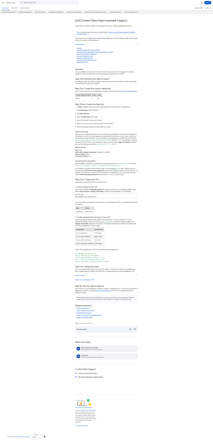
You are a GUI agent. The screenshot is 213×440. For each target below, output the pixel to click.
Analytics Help (10, 3)
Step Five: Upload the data (85, 58)
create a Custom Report (102, 291)
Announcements (24, 8)
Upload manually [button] (80, 275)
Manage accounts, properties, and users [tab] (96, 12)
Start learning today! (82, 425)
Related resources (82, 62)
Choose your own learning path (83, 407)
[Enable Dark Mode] (45, 437)
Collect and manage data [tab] (25, 12)
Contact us (208, 8)
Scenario (79, 48)
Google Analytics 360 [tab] (115, 12)
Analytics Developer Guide (84, 317)
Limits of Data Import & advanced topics (89, 315)
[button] (3, 3)
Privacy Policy (17, 436)
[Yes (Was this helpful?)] (130, 329)
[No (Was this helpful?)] (134, 329)
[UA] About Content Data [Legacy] (87, 373)
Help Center (5, 8)
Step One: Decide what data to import (88, 50)
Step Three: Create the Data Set (87, 54)
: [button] (79, 44)
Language (35, 434)
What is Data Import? (83, 308)
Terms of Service (26, 436)
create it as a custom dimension (127, 91)
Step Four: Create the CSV (85, 56)
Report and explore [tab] (40, 12)
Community (14, 8)
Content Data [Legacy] (85, 369)
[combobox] (51, 3)
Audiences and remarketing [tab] (74, 12)
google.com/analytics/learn (88, 410)
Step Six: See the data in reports (86, 60)
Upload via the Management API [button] (84, 280)
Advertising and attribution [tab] (56, 12)
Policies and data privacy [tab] (131, 12)
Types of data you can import (86, 310)
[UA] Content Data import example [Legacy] (90, 377)
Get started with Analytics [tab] (8, 12)
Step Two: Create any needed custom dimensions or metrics (95, 52)
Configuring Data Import (84, 313)
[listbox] (37, 437)
